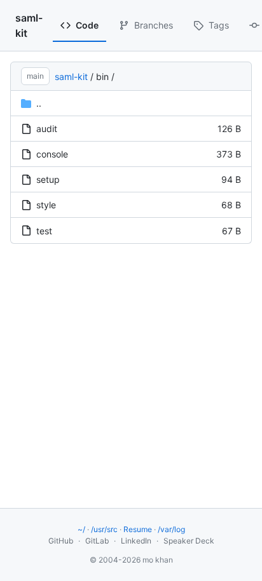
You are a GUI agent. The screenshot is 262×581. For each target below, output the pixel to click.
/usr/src (104, 529)
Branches (153, 25)
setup (48, 179)
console (52, 154)
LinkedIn (136, 540)
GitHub (60, 540)
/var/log (171, 529)
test (44, 230)
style (46, 204)
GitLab (97, 540)
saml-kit (29, 25)
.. (38, 103)
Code (87, 25)
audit (46, 128)
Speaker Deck (188, 540)
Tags (219, 25)
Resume (137, 529)
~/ (81, 529)
